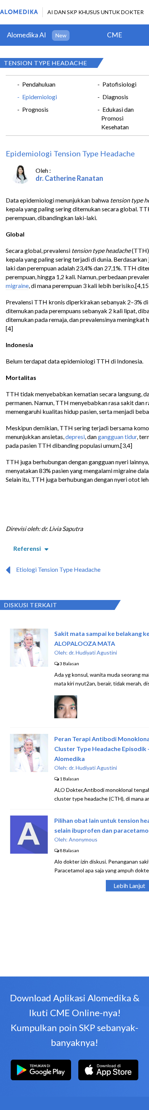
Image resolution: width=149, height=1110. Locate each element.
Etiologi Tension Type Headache (58, 569)
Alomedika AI (26, 35)
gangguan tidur (117, 436)
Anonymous (83, 839)
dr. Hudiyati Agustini (93, 652)
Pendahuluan (38, 84)
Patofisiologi (119, 84)
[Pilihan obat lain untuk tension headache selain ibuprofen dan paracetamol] (29, 851)
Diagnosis (115, 96)
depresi (75, 436)
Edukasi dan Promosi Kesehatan (117, 118)
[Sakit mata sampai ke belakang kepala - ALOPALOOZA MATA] (29, 664)
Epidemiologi (39, 96)
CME (114, 35)
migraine (17, 285)
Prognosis (35, 109)
